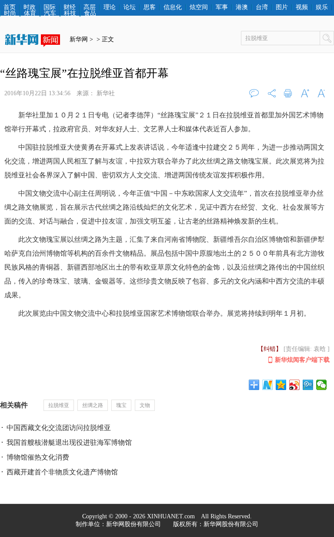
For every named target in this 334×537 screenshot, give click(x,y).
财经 (69, 7)
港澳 (242, 7)
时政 (29, 7)
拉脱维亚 (58, 405)
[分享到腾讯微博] (308, 385)
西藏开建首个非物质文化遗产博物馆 (62, 472)
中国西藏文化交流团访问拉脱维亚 (59, 427)
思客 (150, 7)
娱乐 (322, 7)
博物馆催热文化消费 (38, 457)
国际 (49, 7)
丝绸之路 (92, 405)
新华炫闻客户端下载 (302, 360)
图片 (282, 7)
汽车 (50, 13)
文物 (145, 405)
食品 (90, 13)
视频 (302, 7)
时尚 (10, 13)
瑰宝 (121, 405)
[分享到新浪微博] (294, 385)
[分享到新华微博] (267, 385)
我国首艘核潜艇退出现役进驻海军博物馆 (69, 442)
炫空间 (199, 7)
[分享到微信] (321, 385)
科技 (70, 13)
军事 (222, 7)
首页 (9, 7)
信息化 (173, 7)
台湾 (262, 7)
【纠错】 (269, 349)
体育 (30, 13)
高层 (90, 7)
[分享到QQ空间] (281, 385)
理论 (110, 7)
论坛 (130, 7)
